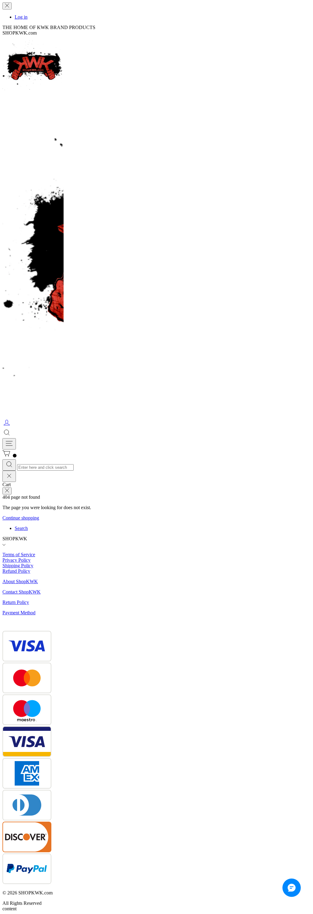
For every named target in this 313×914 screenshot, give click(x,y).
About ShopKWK (20, 581)
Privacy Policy (16, 560)
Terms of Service (18, 554)
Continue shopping (20, 517)
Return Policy (15, 602)
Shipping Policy (17, 565)
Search (21, 528)
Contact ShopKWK (21, 591)
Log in (21, 17)
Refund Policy (16, 571)
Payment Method (18, 612)
